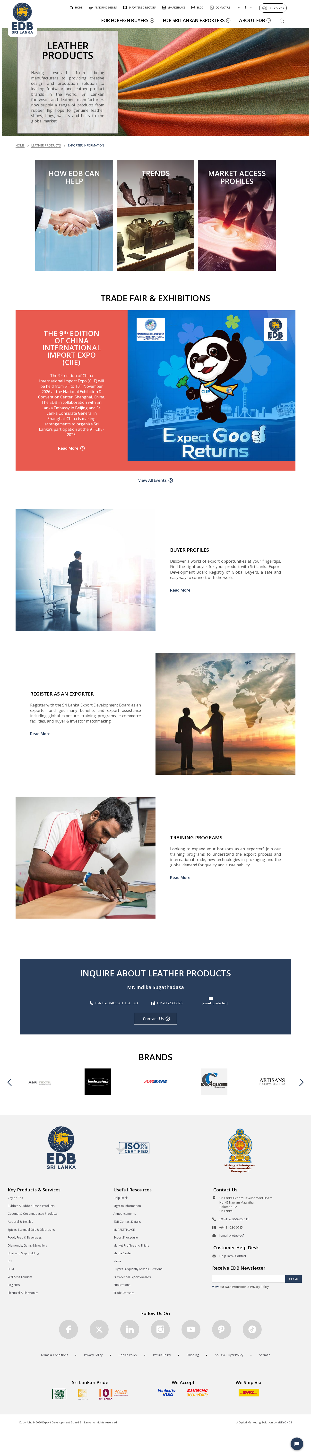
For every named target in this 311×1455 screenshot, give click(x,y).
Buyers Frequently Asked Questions (137, 1269)
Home (20, 145)
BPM (11, 1269)
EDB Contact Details (127, 1222)
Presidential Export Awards (132, 1277)
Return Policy (162, 1355)
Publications (121, 1285)
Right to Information (127, 1206)
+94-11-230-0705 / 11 (234, 1219)
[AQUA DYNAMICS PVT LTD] (214, 1081)
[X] (99, 1329)
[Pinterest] (221, 1329)
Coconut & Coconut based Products (32, 1214)
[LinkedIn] (129, 1329)
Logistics (14, 1285)
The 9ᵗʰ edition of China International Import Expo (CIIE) (71, 347)
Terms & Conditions (54, 1355)
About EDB (252, 20)
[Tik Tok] (252, 1329)
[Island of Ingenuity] (113, 1394)
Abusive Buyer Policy (229, 1355)
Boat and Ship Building (23, 1253)
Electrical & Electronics (23, 1293)
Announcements (124, 1214)
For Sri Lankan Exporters (194, 20)
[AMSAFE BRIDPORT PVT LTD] (156, 1081)
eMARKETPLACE (124, 1230)
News (117, 1261)
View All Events (152, 480)
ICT (10, 1261)
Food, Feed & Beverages (25, 1237)
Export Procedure (125, 1237)
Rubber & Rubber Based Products (31, 1206)
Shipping (193, 1355)
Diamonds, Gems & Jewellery (27, 1245)
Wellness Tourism (20, 1277)
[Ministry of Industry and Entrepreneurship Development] (240, 1150)
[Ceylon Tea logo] (59, 1394)
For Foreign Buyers (124, 20)
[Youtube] (190, 1329)
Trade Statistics (123, 1293)
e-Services (277, 8)
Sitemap (264, 1355)
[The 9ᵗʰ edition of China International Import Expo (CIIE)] (211, 385)
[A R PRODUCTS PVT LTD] (98, 1081)
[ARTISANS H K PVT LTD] (272, 1081)
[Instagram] (160, 1329)
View (215, 1287)
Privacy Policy (93, 1355)
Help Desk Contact (232, 1256)
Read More (68, 448)
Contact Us (153, 1018)
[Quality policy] (132, 1147)
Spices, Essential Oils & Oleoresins (31, 1230)
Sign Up (293, 1278)
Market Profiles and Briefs (131, 1245)
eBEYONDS (284, 1422)
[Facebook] (68, 1329)
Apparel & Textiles (20, 1222)
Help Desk (120, 1198)
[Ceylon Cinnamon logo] (83, 1394)
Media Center (122, 1253)
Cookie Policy (128, 1355)
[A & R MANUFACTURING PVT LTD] (39, 1081)
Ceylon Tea (15, 1198)
